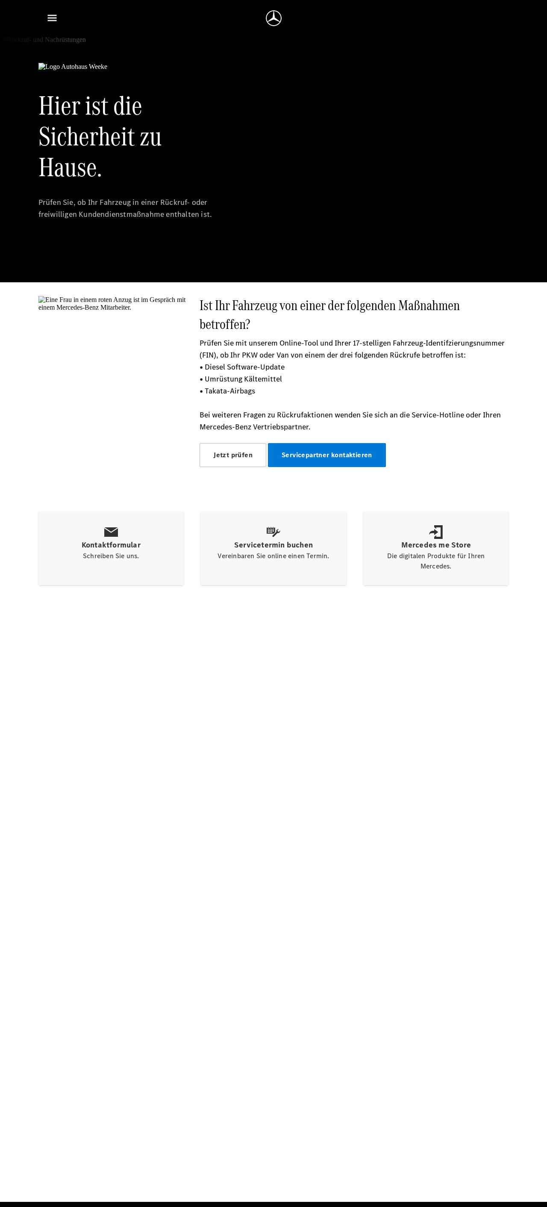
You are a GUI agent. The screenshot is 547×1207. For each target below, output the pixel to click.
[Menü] (52, 18)
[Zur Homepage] (274, 18)
